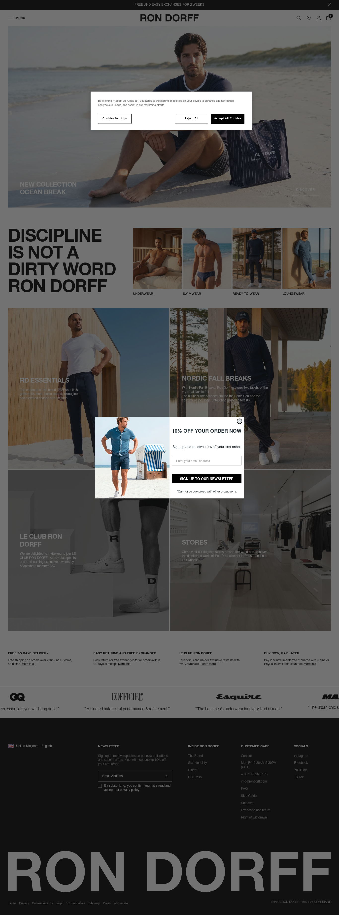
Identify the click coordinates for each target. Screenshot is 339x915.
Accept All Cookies (227, 118)
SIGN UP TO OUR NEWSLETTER (207, 478)
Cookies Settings (114, 118)
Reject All (191, 118)
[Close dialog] (239, 421)
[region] (171, 111)
